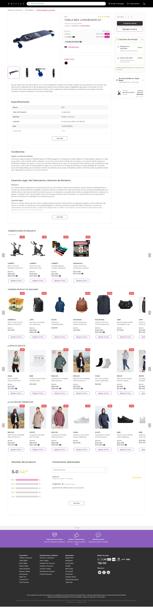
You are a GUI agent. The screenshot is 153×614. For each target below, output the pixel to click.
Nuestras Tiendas (24, 571)
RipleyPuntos (69, 558)
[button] (144, 4)
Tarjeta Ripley (23, 560)
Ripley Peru (22, 577)
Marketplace (69, 560)
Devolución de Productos (47, 571)
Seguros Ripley (23, 566)
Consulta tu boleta (45, 568)
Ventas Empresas (24, 568)
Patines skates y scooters (45, 10)
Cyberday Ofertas (70, 577)
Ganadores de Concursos (47, 563)
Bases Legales (44, 560)
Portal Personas (24, 582)
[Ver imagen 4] (54, 73)
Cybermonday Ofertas (72, 579)
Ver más (60, 138)
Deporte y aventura (15, 10)
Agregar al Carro (16, 280)
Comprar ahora (129, 23)
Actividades (29, 10)
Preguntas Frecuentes (46, 566)
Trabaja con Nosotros (25, 558)
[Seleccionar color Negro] (66, 63)
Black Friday (69, 568)
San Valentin (69, 571)
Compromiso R (23, 579)
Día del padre (69, 563)
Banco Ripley (23, 563)
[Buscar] (29, 3)
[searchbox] (68, 3)
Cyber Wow (68, 582)
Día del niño (69, 574)
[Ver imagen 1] (14, 73)
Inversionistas (23, 574)
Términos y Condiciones (47, 558)
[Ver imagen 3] (40, 73)
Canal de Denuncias (46, 574)
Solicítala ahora (73, 47)
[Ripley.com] (17, 3)
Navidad (67, 566)
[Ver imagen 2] (27, 73)
